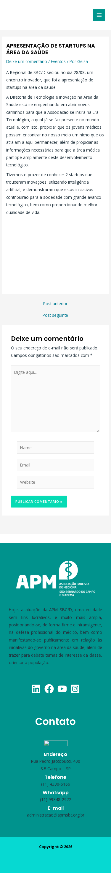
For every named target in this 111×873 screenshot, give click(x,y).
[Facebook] (49, 689)
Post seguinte (55, 315)
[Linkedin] (36, 689)
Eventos (58, 61)
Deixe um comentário (26, 61)
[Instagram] (75, 689)
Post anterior (55, 304)
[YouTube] (62, 689)
